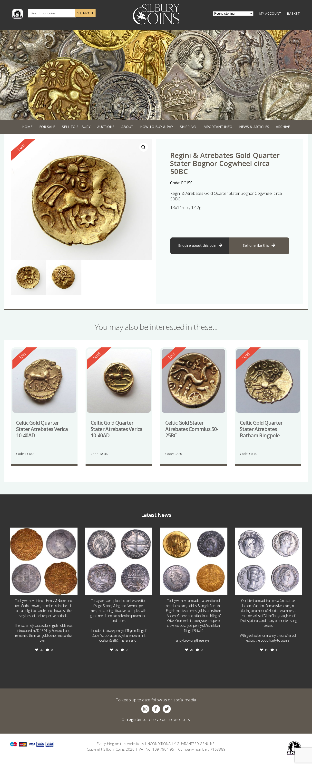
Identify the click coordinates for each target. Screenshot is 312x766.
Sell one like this (256, 245)
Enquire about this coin (197, 245)
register (134, 719)
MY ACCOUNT (270, 13)
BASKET (293, 13)
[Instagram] (72, 589)
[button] (143, 147)
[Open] (44, 561)
